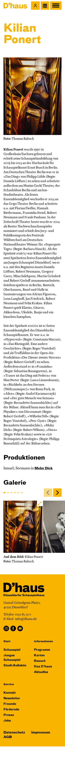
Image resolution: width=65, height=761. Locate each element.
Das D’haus (43, 666)
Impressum (40, 732)
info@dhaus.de (26, 619)
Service (8, 684)
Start (6, 641)
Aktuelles (41, 672)
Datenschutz (14, 732)
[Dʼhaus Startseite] (15, 5)
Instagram (6, 628)
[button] (35, 5)
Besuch (40, 661)
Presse (8, 715)
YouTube (20, 628)
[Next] (57, 492)
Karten (39, 655)
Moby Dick (43, 468)
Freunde (9, 704)
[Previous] (48, 492)
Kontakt (9, 692)
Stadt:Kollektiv (14, 665)
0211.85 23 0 (23, 614)
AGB (7, 737)
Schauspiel (11, 649)
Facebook (13, 628)
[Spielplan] (45, 5)
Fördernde (11, 709)
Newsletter (11, 698)
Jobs (7, 720)
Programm (42, 649)
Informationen (43, 641)
